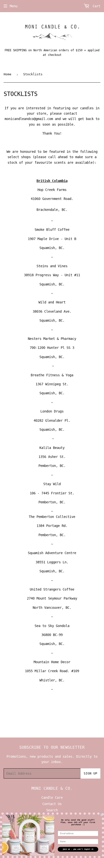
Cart (95, 6)
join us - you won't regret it (78, 849)
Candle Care (52, 797)
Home (7, 74)
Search (52, 810)
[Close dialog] (101, 815)
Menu (13, 6)
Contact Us (52, 804)
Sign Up (90, 773)
